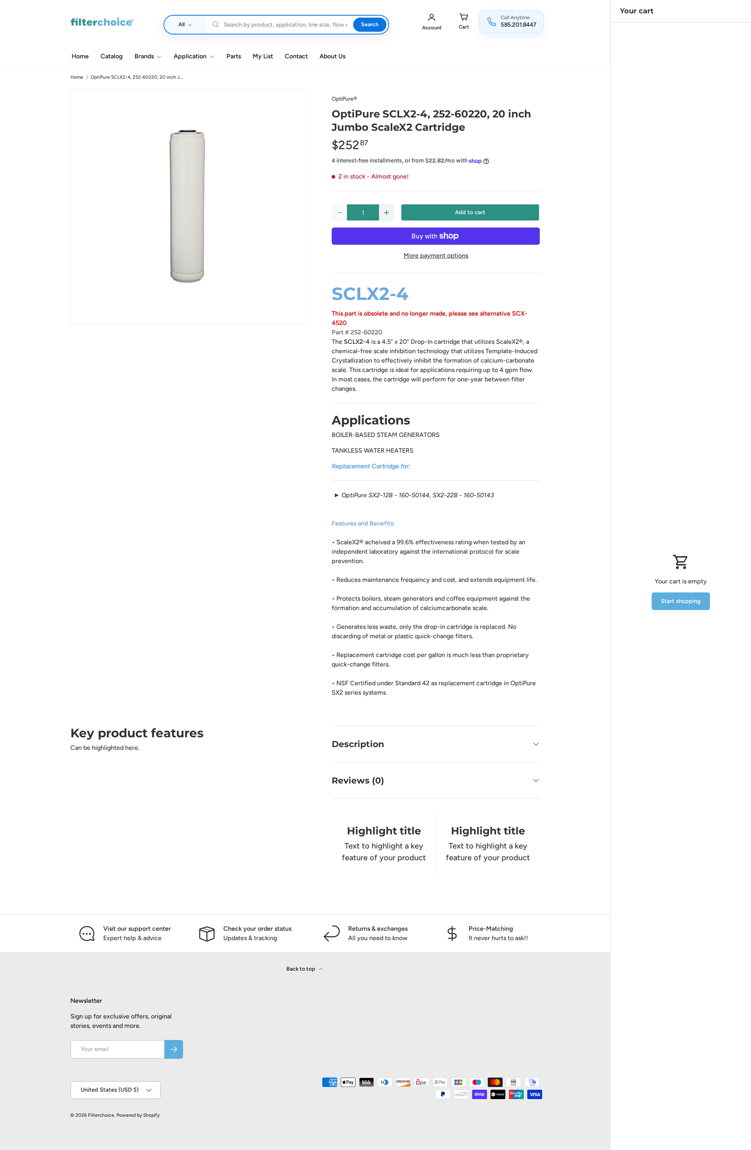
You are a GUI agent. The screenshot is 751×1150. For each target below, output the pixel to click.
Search (369, 24)
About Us (332, 56)
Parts (233, 56)
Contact (296, 56)
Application (190, 56)
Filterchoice (101, 1115)
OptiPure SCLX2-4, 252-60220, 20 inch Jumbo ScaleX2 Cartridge (138, 77)
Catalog (112, 56)
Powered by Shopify (138, 1115)
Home (80, 56)
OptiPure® (344, 99)
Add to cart (470, 212)
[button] (464, 21)
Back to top (301, 969)
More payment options (436, 255)
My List (263, 56)
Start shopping (681, 601)
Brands (144, 56)
